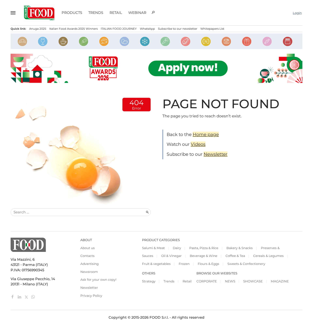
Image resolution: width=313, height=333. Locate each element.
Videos (198, 144)
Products (72, 13)
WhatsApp (147, 28)
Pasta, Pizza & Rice (203, 248)
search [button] (153, 12)
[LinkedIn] (19, 296)
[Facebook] (13, 296)
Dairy (177, 248)
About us (87, 248)
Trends (95, 13)
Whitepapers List (212, 28)
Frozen (184, 264)
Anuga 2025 (37, 28)
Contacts (87, 256)
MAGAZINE (280, 281)
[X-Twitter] (26, 296)
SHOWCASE (253, 281)
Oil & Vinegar (171, 256)
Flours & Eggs (208, 264)
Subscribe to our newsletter (177, 28)
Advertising (89, 264)
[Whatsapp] (33, 296)
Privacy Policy (91, 296)
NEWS (230, 281)
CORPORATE (206, 281)
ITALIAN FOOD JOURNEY (119, 28)
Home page (206, 134)
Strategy (149, 281)
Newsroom (89, 272)
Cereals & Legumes (268, 256)
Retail (116, 13)
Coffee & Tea (235, 256)
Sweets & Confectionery (246, 264)
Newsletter (215, 154)
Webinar (137, 13)
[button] (14, 13)
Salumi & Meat (153, 248)
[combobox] (78, 212)
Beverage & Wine (203, 256)
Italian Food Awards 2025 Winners (73, 28)
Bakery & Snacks (239, 248)
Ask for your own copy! (98, 280)
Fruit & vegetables (156, 264)
